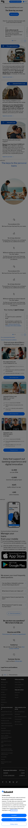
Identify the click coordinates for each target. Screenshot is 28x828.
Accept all (14, 815)
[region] (14, 808)
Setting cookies (14, 824)
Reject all (14, 819)
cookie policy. (14, 810)
